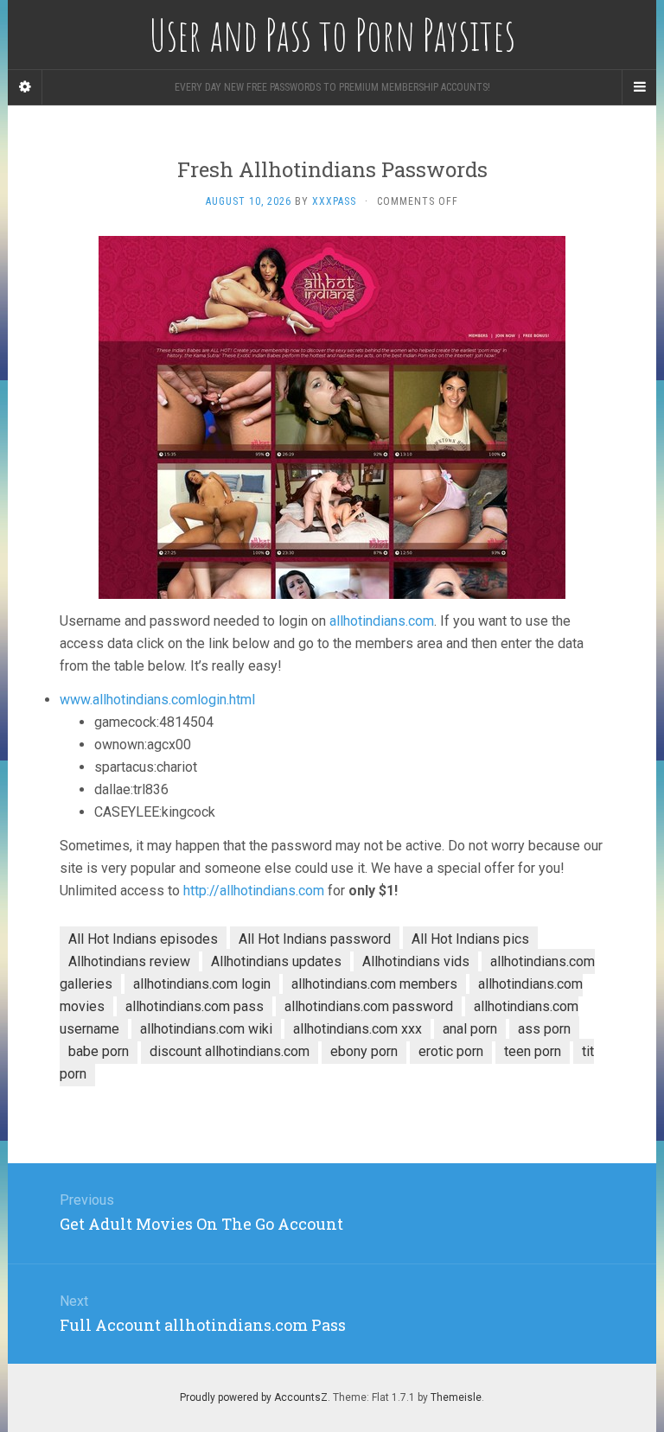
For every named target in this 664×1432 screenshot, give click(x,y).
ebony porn (364, 1051)
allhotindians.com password (368, 1006)
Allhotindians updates (276, 961)
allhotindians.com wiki (206, 1029)
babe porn (98, 1051)
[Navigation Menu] (639, 87)
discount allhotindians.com (230, 1051)
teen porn (532, 1051)
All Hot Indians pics (470, 939)
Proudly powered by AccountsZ (254, 1397)
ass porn (544, 1029)
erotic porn (450, 1051)
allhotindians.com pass (194, 1006)
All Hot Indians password (315, 939)
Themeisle (456, 1397)
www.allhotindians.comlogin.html (157, 699)
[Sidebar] (25, 87)
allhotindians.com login (202, 984)
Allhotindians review (129, 961)
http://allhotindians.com (253, 890)
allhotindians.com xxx (357, 1029)
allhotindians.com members (374, 984)
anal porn (470, 1029)
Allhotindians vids (415, 961)
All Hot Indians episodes (143, 939)
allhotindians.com (381, 621)
